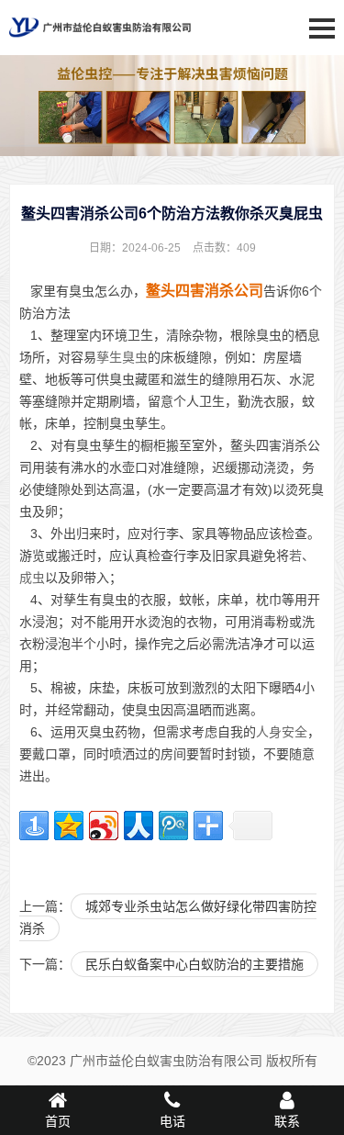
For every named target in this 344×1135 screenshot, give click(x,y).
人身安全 (281, 732)
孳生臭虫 (122, 357)
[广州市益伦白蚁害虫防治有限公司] (100, 44)
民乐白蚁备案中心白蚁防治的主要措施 (194, 964)
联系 (287, 1122)
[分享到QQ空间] (68, 825)
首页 (58, 1122)
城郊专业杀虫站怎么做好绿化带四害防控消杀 (167, 917)
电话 (172, 1122)
